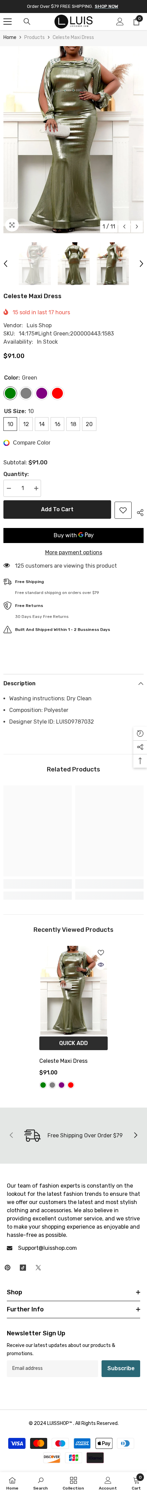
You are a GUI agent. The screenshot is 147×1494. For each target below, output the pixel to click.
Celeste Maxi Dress (63, 1061)
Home (9, 37)
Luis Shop (39, 325)
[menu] (7, 21)
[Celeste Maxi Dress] (73, 990)
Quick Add (73, 1043)
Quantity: (16, 474)
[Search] (27, 21)
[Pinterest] (7, 1267)
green (43, 1085)
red (71, 1085)
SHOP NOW (106, 6)
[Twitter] (38, 1267)
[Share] (138, 511)
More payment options (73, 552)
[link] (37, 884)
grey (52, 1085)
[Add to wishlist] (123, 510)
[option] (73, 139)
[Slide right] (135, 1135)
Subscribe (121, 1368)
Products (34, 37)
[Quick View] (101, 965)
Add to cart (57, 509)
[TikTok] (23, 1267)
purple (61, 1085)
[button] (124, 227)
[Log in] (120, 21)
